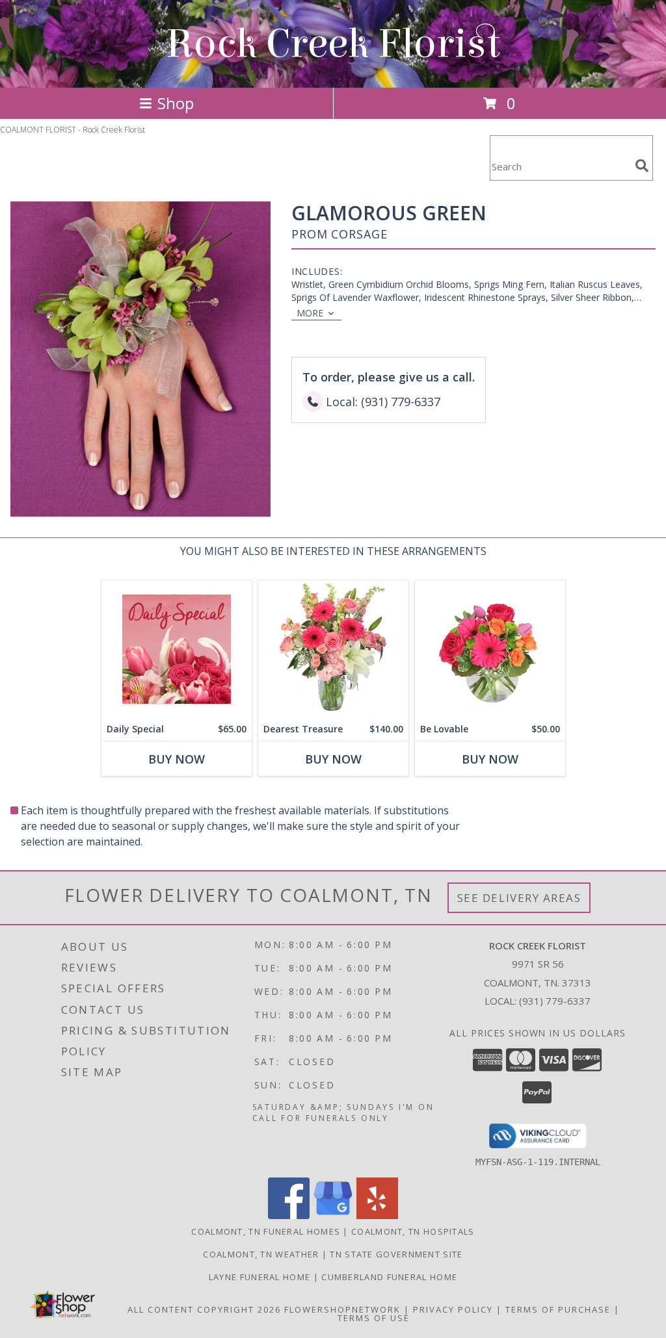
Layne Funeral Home (261, 1277)
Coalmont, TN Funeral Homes (265, 1231)
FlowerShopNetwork (342, 1309)
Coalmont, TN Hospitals (413, 1231)
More (310, 313)
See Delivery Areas (519, 897)
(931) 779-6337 (555, 1000)
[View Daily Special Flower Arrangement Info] (176, 648)
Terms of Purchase (558, 1309)
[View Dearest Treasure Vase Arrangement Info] (333, 648)
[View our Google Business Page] (333, 1215)
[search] (642, 166)
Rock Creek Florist (333, 43)
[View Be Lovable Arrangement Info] (490, 648)
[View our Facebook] (289, 1215)
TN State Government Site (396, 1254)
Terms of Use (374, 1318)
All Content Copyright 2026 (204, 1309)
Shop (175, 103)
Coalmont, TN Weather (261, 1254)
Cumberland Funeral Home (389, 1277)
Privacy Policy (453, 1309)
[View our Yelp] (377, 1215)
